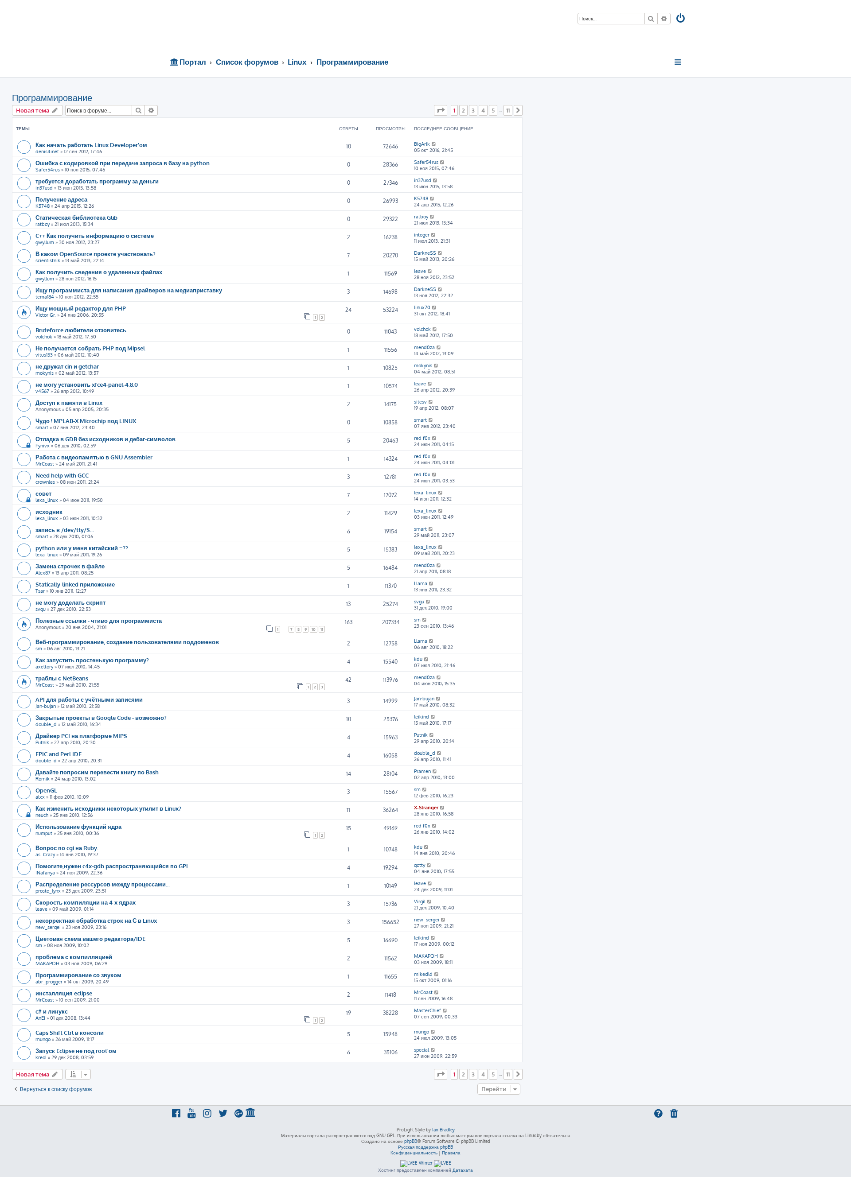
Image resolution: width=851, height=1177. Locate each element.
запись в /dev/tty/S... (64, 529)
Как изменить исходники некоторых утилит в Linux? (108, 808)
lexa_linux (46, 500)
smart (41, 427)
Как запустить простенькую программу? (92, 660)
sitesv (420, 402)
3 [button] (473, 110)
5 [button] (493, 110)
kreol (41, 1057)
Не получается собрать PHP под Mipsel (90, 348)
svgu (40, 609)
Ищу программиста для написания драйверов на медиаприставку (128, 290)
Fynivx (42, 446)
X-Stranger (426, 807)
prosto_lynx (48, 891)
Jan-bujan (45, 706)
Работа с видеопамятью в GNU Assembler (93, 457)
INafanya (45, 873)
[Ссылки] (678, 62)
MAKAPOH (47, 963)
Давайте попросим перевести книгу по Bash (97, 772)
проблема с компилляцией (73, 956)
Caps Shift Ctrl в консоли (69, 1032)
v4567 (42, 391)
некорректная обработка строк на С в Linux (96, 920)
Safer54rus (47, 170)
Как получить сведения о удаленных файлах (98, 272)
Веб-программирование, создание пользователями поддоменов (127, 641)
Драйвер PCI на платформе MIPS (81, 735)
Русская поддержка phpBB (425, 1147)
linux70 (422, 307)
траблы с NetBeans (61, 678)
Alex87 (43, 573)
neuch (41, 815)
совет (43, 493)
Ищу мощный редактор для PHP (80, 308)
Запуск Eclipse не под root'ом (76, 1050)
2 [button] (463, 110)
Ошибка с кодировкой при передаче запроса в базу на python (122, 163)
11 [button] (508, 110)
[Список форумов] (234, 23)
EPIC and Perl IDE (58, 753)
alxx (40, 797)
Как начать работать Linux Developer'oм (91, 144)
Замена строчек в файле (70, 566)
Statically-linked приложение (75, 584)
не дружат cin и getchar (67, 366)
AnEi (40, 1018)
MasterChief (427, 1010)
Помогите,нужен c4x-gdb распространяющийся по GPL (112, 866)
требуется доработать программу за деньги (97, 181)
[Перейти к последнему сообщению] (434, 144)
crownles (45, 482)
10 (314, 629)
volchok (43, 337)
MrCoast (44, 464)
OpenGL (46, 790)
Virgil (420, 901)
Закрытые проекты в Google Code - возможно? (101, 717)
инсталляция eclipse (63, 993)
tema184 (44, 297)
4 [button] (483, 110)
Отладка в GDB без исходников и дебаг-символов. (106, 439)
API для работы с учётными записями (89, 699)
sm (417, 620)
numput (43, 833)
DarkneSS (425, 253)
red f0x (422, 438)
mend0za (424, 347)
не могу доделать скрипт (70, 602)
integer (421, 235)
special (421, 1050)
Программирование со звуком (78, 975)
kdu (418, 659)
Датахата (463, 1170)
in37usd (44, 188)
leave (420, 271)
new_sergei (48, 927)
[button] (440, 110)
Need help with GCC (62, 475)
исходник (48, 511)
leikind (421, 717)
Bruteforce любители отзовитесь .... (84, 330)
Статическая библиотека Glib (76, 217)
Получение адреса (61, 199)
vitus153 (44, 355)
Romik (42, 779)
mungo (43, 1039)
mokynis (44, 373)
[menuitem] (681, 19)
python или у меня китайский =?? (81, 548)
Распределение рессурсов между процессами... (102, 884)
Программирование (52, 97)
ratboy (42, 224)
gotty (419, 865)
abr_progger (48, 982)
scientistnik (47, 260)
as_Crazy (45, 854)
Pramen (422, 771)
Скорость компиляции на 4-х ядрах (85, 902)
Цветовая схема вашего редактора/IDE (90, 938)
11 (321, 629)
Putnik (42, 742)
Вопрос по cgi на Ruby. (66, 847)
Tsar (40, 591)
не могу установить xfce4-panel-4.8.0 (86, 384)
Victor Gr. (45, 315)
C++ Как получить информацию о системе (94, 235)
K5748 (42, 206)
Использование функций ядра (78, 826)
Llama (420, 583)
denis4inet (47, 151)
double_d (46, 724)
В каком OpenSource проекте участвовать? (95, 253)
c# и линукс (51, 1011)
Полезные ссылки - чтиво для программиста (98, 620)
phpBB (410, 1141)
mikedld (423, 974)
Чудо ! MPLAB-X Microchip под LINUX (85, 420)
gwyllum (44, 242)
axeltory (44, 667)
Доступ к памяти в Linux (68, 402)
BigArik (422, 144)
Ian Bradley (443, 1129)
